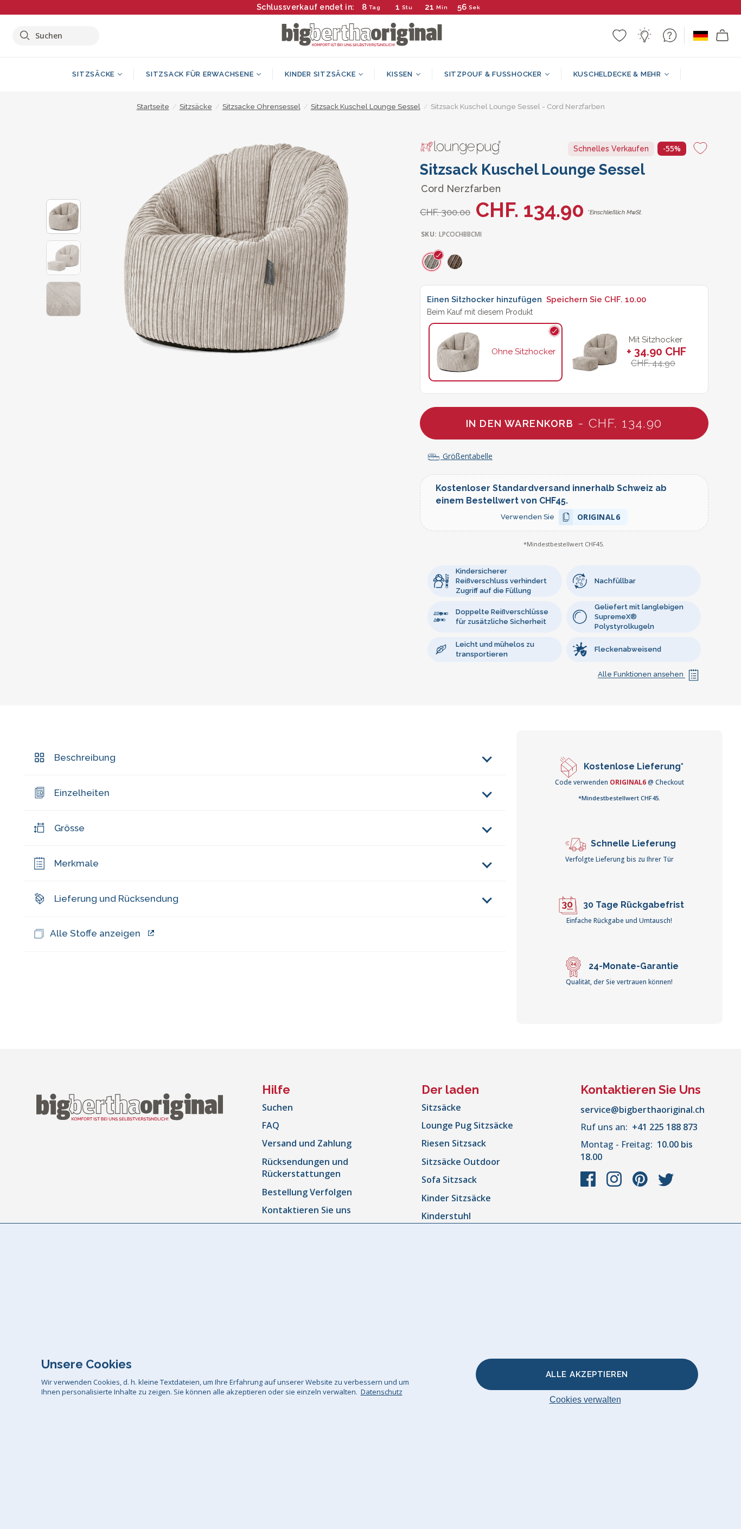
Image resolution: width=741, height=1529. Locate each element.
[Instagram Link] (615, 1184)
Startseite (153, 107)
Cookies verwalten (585, 1399)
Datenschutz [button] (382, 1392)
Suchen (277, 1107)
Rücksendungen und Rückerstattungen (305, 1168)
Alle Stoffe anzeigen (95, 933)
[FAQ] (669, 35)
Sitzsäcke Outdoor (460, 1162)
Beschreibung (85, 757)
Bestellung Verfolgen (307, 1192)
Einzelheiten (82, 792)
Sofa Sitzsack (449, 1180)
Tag (375, 7)
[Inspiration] (644, 35)
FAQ (270, 1125)
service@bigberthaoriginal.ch (642, 1110)
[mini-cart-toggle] (722, 35)
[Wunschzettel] (619, 35)
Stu (407, 7)
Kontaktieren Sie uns (306, 1210)
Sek (475, 7)
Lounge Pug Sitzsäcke (467, 1125)
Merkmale (76, 863)
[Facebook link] (589, 1184)
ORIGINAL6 (599, 518)
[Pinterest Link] (641, 1184)
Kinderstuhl (446, 1216)
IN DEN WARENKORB (564, 423)
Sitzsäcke (441, 1107)
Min (442, 7)
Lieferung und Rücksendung (116, 898)
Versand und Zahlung (307, 1143)
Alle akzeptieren (587, 1374)
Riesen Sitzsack (453, 1143)
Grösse (69, 828)
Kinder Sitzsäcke (456, 1198)
